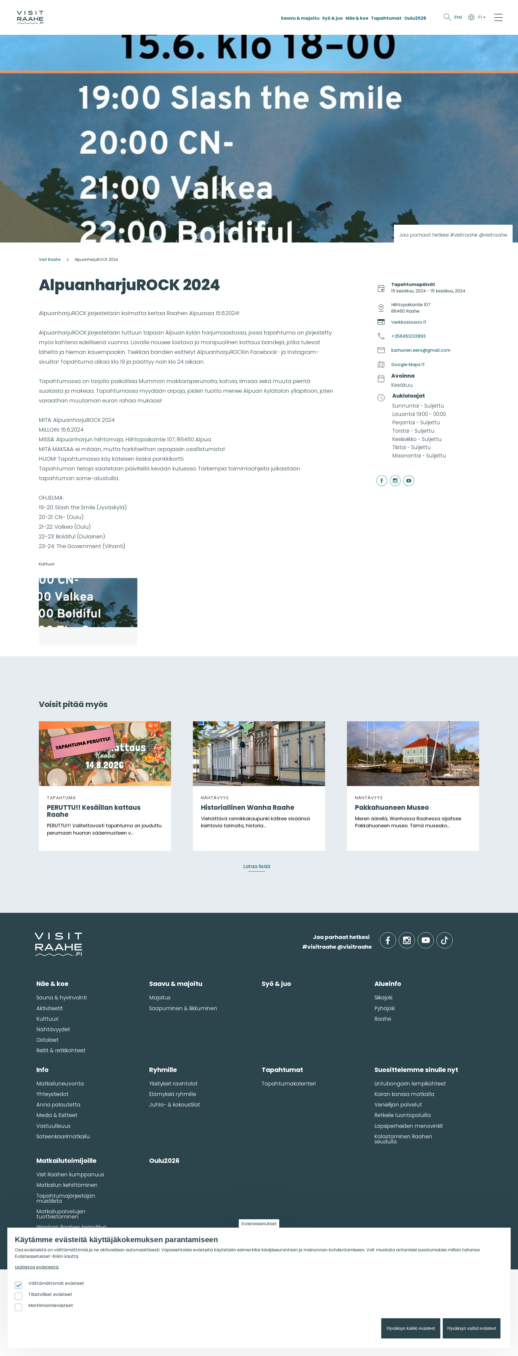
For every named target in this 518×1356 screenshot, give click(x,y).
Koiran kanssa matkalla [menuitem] (404, 1094)
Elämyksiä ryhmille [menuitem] (172, 1094)
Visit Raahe (50, 259)
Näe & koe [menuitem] (52, 983)
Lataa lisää (256, 866)
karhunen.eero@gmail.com (421, 350)
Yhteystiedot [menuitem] (52, 1094)
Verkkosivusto (406, 322)
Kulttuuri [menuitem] (47, 1019)
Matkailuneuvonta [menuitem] (60, 1083)
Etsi (458, 17)
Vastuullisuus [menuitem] (53, 1126)
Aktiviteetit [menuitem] (49, 1008)
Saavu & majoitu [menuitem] (175, 983)
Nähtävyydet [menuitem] (53, 1029)
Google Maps (406, 364)
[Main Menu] (498, 17)
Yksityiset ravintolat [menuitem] (173, 1083)
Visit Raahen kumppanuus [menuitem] (70, 1174)
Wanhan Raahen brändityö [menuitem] (71, 1227)
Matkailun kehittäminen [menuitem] (67, 1185)
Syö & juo (332, 18)
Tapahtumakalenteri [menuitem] (289, 1083)
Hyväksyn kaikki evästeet (411, 1328)
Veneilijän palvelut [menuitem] (398, 1104)
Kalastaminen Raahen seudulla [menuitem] (403, 1139)
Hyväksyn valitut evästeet (471, 1328)
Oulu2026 (415, 18)
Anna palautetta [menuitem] (58, 1104)
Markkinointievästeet (50, 1305)
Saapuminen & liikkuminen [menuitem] (183, 1008)
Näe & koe (357, 18)
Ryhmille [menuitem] (163, 1069)
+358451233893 (408, 336)
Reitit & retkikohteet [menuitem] (61, 1050)
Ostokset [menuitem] (47, 1040)
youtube (404, 475)
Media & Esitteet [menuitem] (56, 1115)
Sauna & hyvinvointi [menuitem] (61, 997)
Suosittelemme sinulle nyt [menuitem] (416, 1069)
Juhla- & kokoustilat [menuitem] (174, 1104)
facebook (377, 475)
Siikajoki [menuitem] (383, 997)
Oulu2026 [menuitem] (164, 1160)
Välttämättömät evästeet (56, 1283)
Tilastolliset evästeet (50, 1294)
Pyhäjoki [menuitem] (384, 1008)
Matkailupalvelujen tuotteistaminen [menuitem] (61, 1214)
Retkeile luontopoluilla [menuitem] (402, 1115)
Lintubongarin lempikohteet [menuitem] (410, 1083)
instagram (390, 475)
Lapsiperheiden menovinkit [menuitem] (408, 1126)
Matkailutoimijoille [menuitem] (66, 1160)
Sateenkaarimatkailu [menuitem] (63, 1136)
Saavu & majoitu (300, 18)
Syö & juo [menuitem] (276, 983)
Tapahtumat (386, 18)
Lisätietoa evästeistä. (37, 1267)
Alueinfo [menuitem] (387, 983)
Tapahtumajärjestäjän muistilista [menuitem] (65, 1198)
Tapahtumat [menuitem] (282, 1069)
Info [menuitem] (42, 1069)
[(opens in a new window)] (88, 611)
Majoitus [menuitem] (160, 997)
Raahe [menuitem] (382, 1019)
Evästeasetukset (259, 1224)
